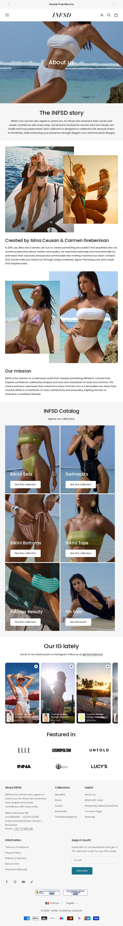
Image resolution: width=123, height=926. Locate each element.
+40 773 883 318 (23, 828)
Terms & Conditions (17, 847)
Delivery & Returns (15, 858)
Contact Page (93, 811)
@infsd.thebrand (92, 654)
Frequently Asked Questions (101, 805)
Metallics (60, 794)
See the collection (25, 484)
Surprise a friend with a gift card (61, 4)
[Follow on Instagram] (15, 881)
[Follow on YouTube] (23, 881)
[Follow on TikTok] (31, 881)
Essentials (61, 811)
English (70, 903)
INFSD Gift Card (94, 800)
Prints (58, 800)
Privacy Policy (13, 852)
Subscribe (82, 870)
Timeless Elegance (66, 816)
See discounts (78, 622)
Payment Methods (16, 869)
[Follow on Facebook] (6, 881)
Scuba (58, 805)
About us (90, 794)
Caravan (77, 910)
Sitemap (90, 816)
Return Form (12, 863)
